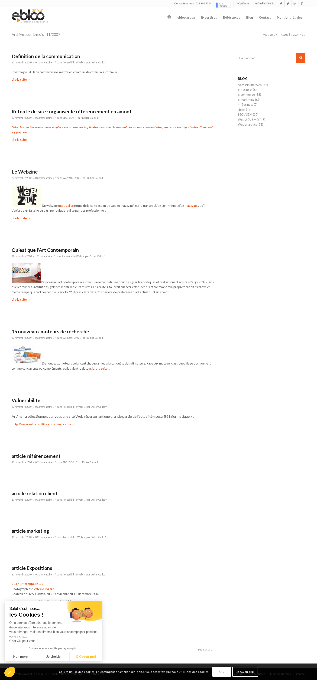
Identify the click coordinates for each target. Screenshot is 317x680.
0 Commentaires (44, 62)
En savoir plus (245, 671)
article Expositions (32, 568)
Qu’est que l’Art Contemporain (45, 250)
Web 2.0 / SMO (71, 178)
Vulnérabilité (26, 400)
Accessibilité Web (73, 62)
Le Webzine (25, 171)
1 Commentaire (43, 256)
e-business (245, 90)
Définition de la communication (46, 56)
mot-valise (66, 205)
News (241, 110)
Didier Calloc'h (99, 62)
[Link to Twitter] (288, 3)
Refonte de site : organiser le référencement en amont (72, 111)
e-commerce (246, 94)
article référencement (36, 456)
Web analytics (247, 124)
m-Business (245, 104)
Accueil (285, 34)
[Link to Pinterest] (301, 3)
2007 (296, 34)
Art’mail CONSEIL (264, 3)
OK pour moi (86, 656)
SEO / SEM (68, 117)
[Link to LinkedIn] (294, 3)
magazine (191, 205)
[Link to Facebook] (281, 3)
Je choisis (53, 656)
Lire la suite (19, 79)
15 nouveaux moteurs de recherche (50, 331)
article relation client (35, 493)
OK (221, 671)
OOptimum (242, 3)
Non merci (20, 656)
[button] (9, 672)
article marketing (30, 531)
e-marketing (246, 100)
